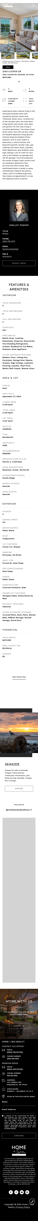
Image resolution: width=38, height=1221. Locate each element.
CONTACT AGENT (19, 263)
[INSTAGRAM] (16, 1192)
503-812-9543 (12, 1075)
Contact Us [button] (19, 1026)
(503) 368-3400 (13, 1058)
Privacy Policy (10, 1128)
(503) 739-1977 (9, 241)
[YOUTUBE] (22, 1192)
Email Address (9, 1109)
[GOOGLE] (27, 1192)
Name (4, 1102)
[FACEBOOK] (11, 1192)
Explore (19, 788)
